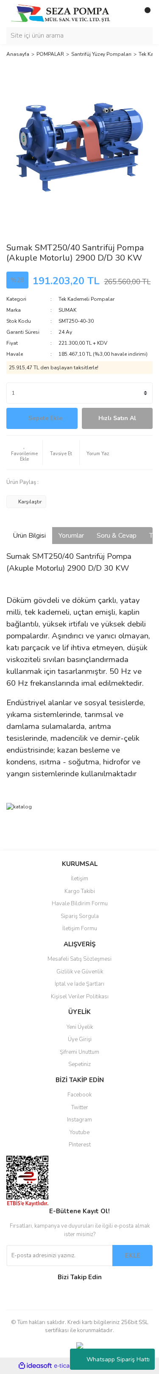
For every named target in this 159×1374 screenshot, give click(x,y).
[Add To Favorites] (24, 452)
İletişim (79, 878)
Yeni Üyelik (80, 1027)
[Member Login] (127, 13)
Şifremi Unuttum (79, 1052)
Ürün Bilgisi (29, 535)
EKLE (132, 1255)
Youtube (79, 1132)
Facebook (79, 1095)
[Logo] (60, 13)
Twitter (79, 1107)
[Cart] (144, 13)
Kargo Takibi (79, 891)
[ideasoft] (35, 1366)
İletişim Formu (79, 928)
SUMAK (67, 310)
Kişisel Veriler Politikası (80, 996)
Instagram (79, 1120)
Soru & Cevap (117, 535)
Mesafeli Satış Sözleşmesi (79, 959)
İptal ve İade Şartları (79, 984)
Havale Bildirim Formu (80, 903)
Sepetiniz (79, 1064)
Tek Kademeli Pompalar (86, 299)
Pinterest (80, 1145)
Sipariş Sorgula (80, 916)
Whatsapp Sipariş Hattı (118, 1359)
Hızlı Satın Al (117, 418)
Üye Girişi (80, 1039)
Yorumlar (71, 535)
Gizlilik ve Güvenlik (79, 972)
